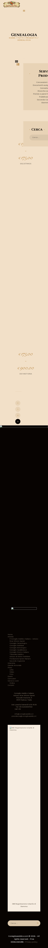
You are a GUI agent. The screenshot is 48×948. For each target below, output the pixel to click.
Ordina (12, 683)
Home (12, 38)
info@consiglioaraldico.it (24, 714)
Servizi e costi (13, 681)
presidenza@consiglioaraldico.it (24, 716)
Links (12, 670)
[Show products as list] (18, 64)
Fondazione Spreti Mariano (20, 659)
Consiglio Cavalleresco (18, 650)
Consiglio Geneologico (18, 643)
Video (12, 672)
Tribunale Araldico (17, 654)
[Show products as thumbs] (16, 61)
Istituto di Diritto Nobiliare (20, 656)
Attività (10, 637)
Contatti (11, 685)
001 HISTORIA (25, 374)
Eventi (10, 676)
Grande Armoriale (14, 665)
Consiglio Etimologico (18, 648)
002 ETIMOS (25, 163)
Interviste (11, 663)
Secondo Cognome (17, 661)
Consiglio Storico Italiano (19, 652)
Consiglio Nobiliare (17, 645)
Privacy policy (31, 942)
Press (10, 667)
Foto (11, 674)
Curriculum (12, 679)
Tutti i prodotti (27, 38)
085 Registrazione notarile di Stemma (24, 905)
